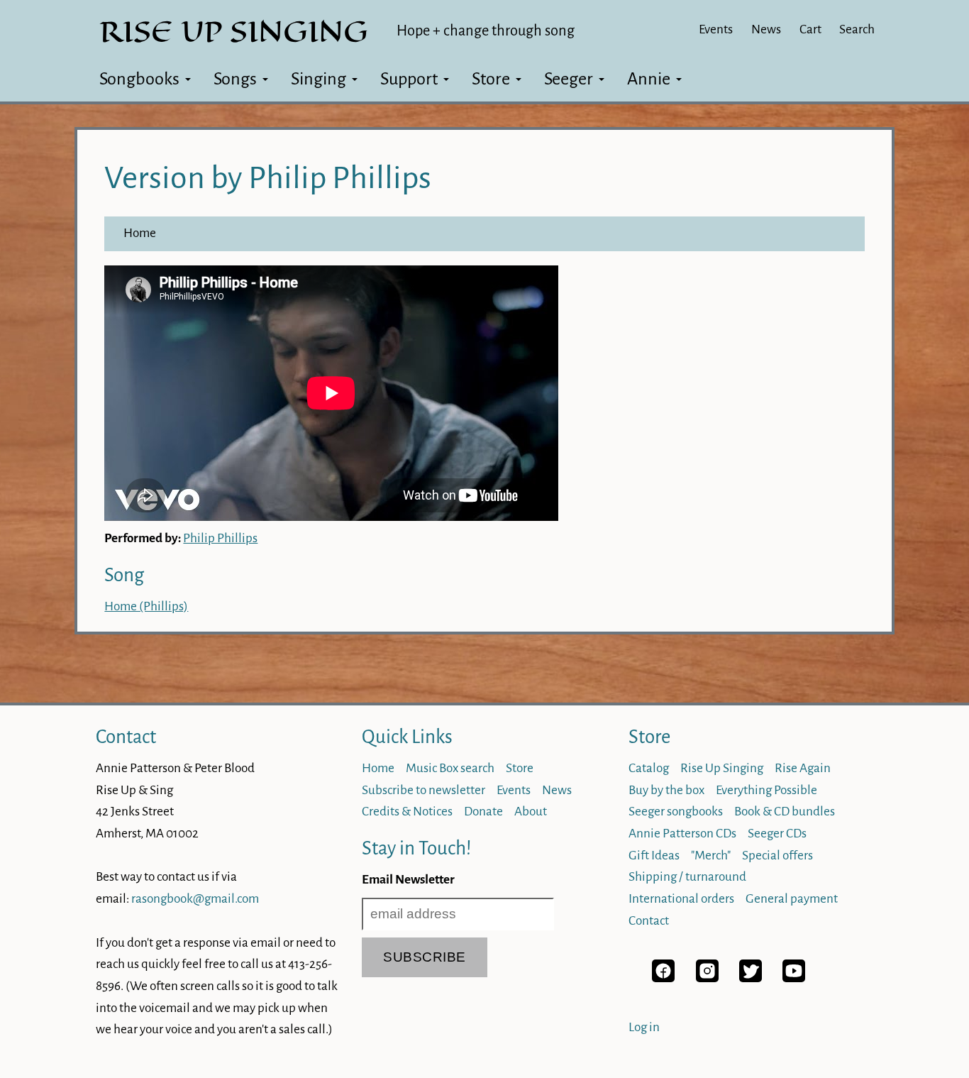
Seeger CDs (777, 833)
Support (409, 79)
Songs (235, 79)
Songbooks (139, 79)
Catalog (649, 768)
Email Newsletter (408, 879)
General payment (792, 899)
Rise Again (803, 768)
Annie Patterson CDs (682, 833)
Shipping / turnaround (687, 877)
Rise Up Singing (721, 768)
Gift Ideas (654, 855)
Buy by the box (666, 790)
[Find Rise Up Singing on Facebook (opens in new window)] (663, 978)
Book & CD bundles (784, 811)
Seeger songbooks (676, 811)
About (530, 811)
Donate (483, 811)
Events (716, 29)
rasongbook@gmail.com (195, 899)
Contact (126, 737)
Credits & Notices (407, 811)
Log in (644, 1027)
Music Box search (450, 768)
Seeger (568, 79)
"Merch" (711, 855)
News (766, 29)
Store (491, 79)
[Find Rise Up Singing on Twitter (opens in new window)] (750, 978)
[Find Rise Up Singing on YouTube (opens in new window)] (794, 978)
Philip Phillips (220, 538)
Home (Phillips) (146, 606)
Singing (318, 79)
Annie (648, 79)
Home (139, 233)
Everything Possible (766, 790)
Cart (810, 29)
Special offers (777, 855)
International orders (681, 899)
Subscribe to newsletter (423, 790)
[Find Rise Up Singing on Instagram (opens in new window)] (707, 978)
